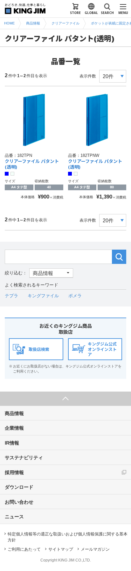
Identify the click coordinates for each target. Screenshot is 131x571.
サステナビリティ (24, 457)
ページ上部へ (65, 399)
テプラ (11, 295)
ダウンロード (19, 487)
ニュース (14, 516)
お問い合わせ (19, 502)
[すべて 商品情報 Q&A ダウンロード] (39, 272)
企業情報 (14, 428)
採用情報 (14, 472)
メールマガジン (95, 549)
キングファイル (43, 295)
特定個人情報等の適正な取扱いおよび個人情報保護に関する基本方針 (68, 537)
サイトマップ (60, 549)
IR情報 (12, 443)
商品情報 (14, 413)
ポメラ (75, 295)
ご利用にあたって (24, 549)
